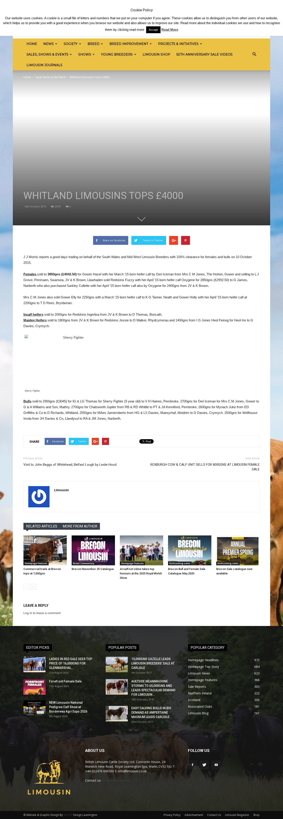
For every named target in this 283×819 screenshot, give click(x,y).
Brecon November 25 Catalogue (93, 569)
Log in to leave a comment (42, 613)
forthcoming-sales (179, 563)
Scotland (194, 700)
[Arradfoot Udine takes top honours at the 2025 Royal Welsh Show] (141, 550)
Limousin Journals (44, 65)
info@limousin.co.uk (116, 780)
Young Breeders (117, 54)
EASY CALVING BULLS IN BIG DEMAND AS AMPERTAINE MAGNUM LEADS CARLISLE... (151, 712)
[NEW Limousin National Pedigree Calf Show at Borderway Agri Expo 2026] (34, 708)
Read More (169, 29)
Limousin (61, 490)
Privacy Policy (172, 815)
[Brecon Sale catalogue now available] (238, 550)
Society (71, 44)
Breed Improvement (128, 44)
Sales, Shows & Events (47, 54)
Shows (84, 54)
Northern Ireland (200, 693)
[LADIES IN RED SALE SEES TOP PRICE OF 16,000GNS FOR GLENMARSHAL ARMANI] (34, 664)
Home (32, 44)
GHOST (68, 815)
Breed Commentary (83, 563)
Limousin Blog (198, 713)
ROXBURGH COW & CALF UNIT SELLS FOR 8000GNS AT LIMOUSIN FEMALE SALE (205, 467)
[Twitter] (204, 765)
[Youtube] (216, 765)
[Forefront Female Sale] (34, 687)
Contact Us (214, 815)
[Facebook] (192, 765)
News (48, 44)
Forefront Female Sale (65, 681)
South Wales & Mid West (50, 77)
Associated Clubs (200, 706)
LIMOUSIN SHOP (156, 54)
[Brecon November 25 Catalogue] (93, 550)
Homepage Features (36, 563)
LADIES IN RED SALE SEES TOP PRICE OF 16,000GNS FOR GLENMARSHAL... (70, 663)
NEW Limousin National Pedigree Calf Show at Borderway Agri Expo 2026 (68, 707)
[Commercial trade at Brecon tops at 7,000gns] (45, 550)
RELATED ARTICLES (41, 526)
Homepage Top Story (203, 666)
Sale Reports (197, 686)
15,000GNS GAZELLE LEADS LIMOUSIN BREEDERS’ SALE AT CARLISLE (152, 663)
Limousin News (199, 673)
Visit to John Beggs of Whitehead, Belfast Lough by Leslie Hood (70, 465)
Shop (256, 815)
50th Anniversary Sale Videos (204, 54)
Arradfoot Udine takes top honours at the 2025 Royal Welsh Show (141, 573)
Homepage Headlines (203, 660)
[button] (254, 54)
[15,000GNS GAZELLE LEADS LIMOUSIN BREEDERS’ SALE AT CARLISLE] (117, 664)
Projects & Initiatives (178, 44)
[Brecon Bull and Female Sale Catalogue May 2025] (189, 550)
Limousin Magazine (237, 815)
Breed (93, 44)
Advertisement (194, 815)
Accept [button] (153, 29)
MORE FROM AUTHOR (80, 526)
